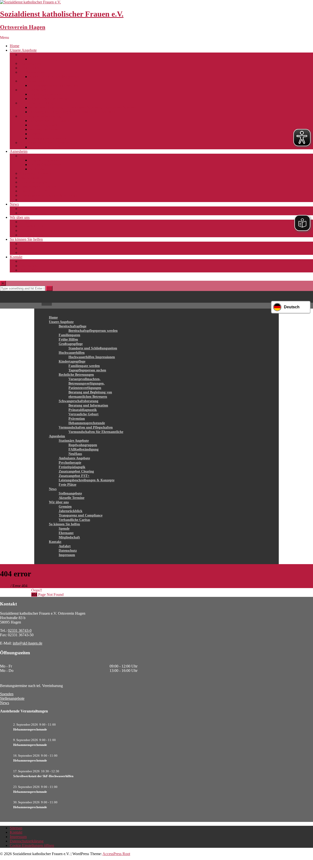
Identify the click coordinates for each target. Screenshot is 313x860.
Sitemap (16, 828)
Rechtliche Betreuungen (38, 103)
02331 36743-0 (20, 630)
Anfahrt (26, 261)
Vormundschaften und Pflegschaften (47, 142)
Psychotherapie (31, 178)
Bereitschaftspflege (34, 55)
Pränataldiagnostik (43, 125)
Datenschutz (29, 266)
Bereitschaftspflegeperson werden (55, 59)
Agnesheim (18, 151)
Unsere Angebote (23, 50)
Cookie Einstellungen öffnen (32, 845)
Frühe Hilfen (29, 68)
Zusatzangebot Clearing (38, 186)
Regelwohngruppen (44, 160)
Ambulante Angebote (36, 173)
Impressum (28, 270)
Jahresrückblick (32, 226)
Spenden (6, 694)
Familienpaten (30, 63)
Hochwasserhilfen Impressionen (54, 85)
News (14, 204)
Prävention (37, 134)
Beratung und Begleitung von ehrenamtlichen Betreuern (72, 112)
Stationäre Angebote (35, 156)
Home (14, 46)
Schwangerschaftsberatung (40, 116)
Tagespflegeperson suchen (49, 99)
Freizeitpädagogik (33, 182)
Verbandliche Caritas (36, 235)
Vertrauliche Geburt (44, 129)
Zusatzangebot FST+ (36, 191)
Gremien (26, 222)
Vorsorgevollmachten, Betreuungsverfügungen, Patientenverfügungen (83, 107)
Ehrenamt (27, 248)
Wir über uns (20, 217)
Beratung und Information (49, 120)
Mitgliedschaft (31, 252)
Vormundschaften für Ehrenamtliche (57, 147)
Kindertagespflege (34, 90)
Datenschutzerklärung (27, 841)
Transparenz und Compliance (42, 230)
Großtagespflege (32, 72)
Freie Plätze (29, 200)
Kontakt (16, 257)
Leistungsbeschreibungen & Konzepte (49, 195)
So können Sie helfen (26, 239)
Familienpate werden (45, 94)
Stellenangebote (32, 208)
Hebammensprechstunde (48, 138)
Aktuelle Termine (33, 213)
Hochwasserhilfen (33, 81)
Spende (25, 244)
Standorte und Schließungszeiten (54, 77)
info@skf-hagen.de (27, 643)
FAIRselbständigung (45, 164)
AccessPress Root (116, 854)
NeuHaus (36, 169)
